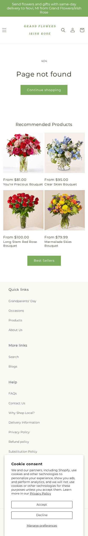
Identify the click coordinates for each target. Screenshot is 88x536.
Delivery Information (24, 422)
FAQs (13, 393)
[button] (63, 30)
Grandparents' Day (22, 301)
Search (14, 357)
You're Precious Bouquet (23, 184)
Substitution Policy (23, 451)
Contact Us (17, 403)
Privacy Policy (40, 493)
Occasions (16, 311)
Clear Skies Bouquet (60, 184)
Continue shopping (44, 90)
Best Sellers (44, 260)
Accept (42, 504)
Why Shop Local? (22, 413)
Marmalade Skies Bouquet (58, 244)
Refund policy (19, 442)
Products (15, 320)
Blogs (13, 366)
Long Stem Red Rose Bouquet (20, 244)
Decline (41, 515)
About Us (15, 330)
